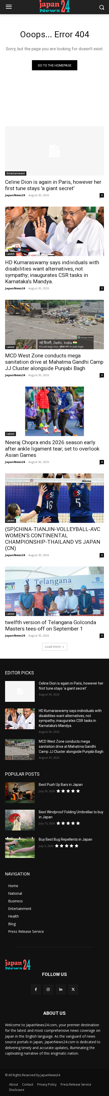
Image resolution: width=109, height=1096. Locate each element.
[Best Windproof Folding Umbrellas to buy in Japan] (20, 820)
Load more (53, 646)
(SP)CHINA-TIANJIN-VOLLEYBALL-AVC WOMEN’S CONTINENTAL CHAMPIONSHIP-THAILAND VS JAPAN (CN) (52, 538)
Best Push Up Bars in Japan (61, 785)
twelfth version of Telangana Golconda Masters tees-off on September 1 (50, 625)
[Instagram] (48, 989)
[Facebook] (36, 989)
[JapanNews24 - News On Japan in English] (54, 6)
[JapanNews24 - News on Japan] (54, 964)
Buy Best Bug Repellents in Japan (65, 839)
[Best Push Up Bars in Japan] (20, 792)
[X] (73, 989)
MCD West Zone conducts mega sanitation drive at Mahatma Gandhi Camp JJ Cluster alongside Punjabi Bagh (54, 362)
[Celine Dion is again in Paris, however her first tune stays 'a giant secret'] (54, 151)
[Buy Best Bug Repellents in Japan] (20, 847)
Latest (10, 254)
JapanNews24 (15, 195)
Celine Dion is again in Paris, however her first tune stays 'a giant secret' (53, 185)
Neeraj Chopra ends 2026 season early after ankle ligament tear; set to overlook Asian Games (52, 448)
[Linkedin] (61, 989)
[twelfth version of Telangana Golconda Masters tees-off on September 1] (54, 591)
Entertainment (16, 173)
